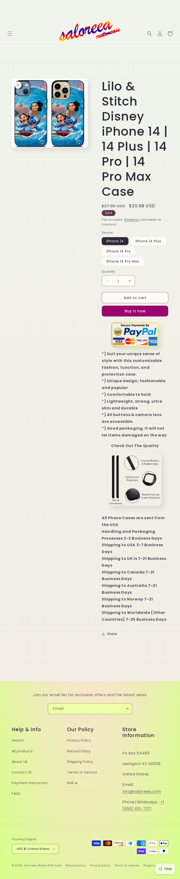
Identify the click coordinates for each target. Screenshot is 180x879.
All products (22, 751)
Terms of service (127, 865)
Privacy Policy (79, 740)
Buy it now (135, 311)
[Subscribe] (127, 708)
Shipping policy (154, 865)
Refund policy (76, 865)
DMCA (72, 783)
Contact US (22, 772)
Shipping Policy (80, 761)
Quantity (108, 271)
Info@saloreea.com (141, 791)
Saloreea (31, 865)
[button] (10, 33)
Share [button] (112, 634)
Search (18, 740)
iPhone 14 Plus (148, 241)
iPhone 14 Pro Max (122, 261)
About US (20, 761)
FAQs (16, 793)
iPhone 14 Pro (118, 251)
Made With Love (49, 865)
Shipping (131, 220)
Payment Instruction (30, 783)
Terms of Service (82, 772)
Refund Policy (79, 751)
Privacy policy (100, 865)
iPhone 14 (115, 241)
